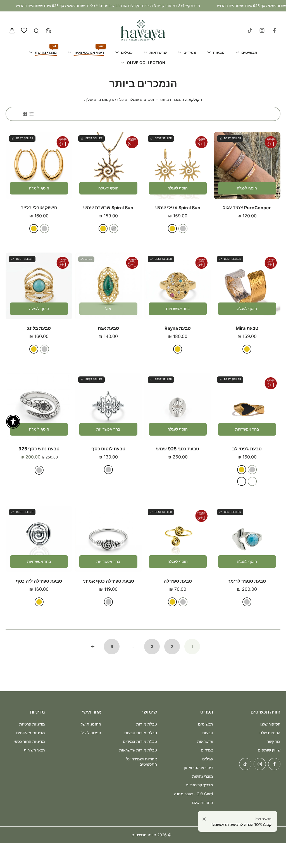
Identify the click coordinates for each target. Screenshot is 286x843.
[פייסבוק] (274, 30)
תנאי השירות (34, 750)
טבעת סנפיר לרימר (247, 581)
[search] (36, 30)
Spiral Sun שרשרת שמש (108, 207)
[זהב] (172, 228)
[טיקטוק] (250, 30)
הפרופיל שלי (90, 732)
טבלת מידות (146, 724)
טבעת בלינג (39, 328)
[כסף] (183, 228)
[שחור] (242, 481)
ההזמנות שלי (90, 724)
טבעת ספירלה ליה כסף (39, 581)
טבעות (207, 732)
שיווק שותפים (269, 750)
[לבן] (252, 481)
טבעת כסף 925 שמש (177, 448)
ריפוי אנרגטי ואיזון (198, 767)
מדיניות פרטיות (32, 724)
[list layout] (31, 114)
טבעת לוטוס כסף (108, 448)
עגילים (207, 758)
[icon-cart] (12, 30)
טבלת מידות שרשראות (138, 750)
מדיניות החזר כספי (29, 741)
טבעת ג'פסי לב (247, 448)
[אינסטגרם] (262, 30)
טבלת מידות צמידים (140, 741)
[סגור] (204, 819)
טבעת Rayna (178, 328)
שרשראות (205, 741)
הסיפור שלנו (270, 724)
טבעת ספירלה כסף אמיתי (108, 581)
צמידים (207, 750)
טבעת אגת (108, 328)
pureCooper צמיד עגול (247, 207)
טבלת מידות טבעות (140, 732)
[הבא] (92, 646)
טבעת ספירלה (178, 581)
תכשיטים (205, 724)
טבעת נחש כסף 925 (38, 448)
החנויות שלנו (269, 732)
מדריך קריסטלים (199, 784)
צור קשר (273, 741)
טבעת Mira (247, 328)
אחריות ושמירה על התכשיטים (141, 761)
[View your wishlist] (24, 30)
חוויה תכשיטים (144, 834)
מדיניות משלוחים (30, 732)
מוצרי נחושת (202, 776)
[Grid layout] (25, 114)
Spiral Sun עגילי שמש (177, 207)
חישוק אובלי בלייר (39, 207)
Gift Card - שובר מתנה (193, 793)
